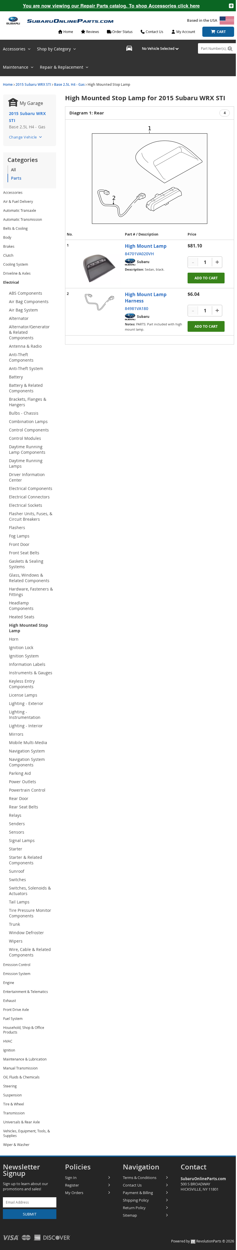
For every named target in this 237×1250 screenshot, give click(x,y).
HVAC (7, 1041)
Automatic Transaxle (19, 210)
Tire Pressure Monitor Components (30, 913)
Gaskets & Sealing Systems (26, 563)
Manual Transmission (20, 1068)
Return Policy (134, 1207)
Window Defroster (26, 932)
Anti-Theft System (26, 368)
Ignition (9, 1050)
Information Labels (27, 664)
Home (8, 84)
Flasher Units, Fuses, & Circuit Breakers (30, 516)
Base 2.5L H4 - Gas (69, 84)
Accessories (13, 192)
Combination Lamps (28, 421)
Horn (13, 639)
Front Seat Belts (24, 552)
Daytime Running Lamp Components (27, 449)
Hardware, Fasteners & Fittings (31, 591)
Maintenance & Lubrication (25, 1059)
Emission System (16, 973)
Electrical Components (30, 488)
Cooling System (15, 264)
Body (7, 237)
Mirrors (16, 734)
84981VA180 (136, 308)
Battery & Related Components (26, 387)
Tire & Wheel (13, 1104)
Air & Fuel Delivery (18, 201)
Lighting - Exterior (26, 703)
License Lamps (23, 695)
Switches (17, 879)
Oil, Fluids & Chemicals (21, 1077)
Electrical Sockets (25, 505)
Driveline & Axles (17, 273)
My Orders (74, 1192)
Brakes (8, 246)
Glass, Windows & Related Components (29, 577)
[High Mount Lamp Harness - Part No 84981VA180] (99, 302)
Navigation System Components (27, 762)
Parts (16, 178)
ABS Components (25, 293)
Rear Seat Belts (23, 807)
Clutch (8, 255)
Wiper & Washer (16, 1144)
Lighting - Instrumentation (24, 714)
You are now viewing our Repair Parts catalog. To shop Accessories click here (111, 5)
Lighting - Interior (26, 725)
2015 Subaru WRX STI (33, 84)
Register (72, 1185)
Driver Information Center (27, 477)
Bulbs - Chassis (23, 413)
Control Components (29, 430)
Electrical (11, 282)
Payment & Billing (138, 1192)
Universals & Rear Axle (21, 1122)
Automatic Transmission (22, 219)
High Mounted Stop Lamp (28, 627)
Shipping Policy (136, 1200)
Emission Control (16, 964)
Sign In (71, 1177)
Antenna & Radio (25, 346)
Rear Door (18, 798)
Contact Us (132, 1185)
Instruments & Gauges (30, 672)
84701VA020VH (139, 253)
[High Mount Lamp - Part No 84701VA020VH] (99, 264)
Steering (10, 1086)
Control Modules (25, 438)
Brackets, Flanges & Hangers (27, 401)
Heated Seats (21, 616)
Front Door (19, 544)
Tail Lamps (19, 902)
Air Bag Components (29, 301)
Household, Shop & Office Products (23, 1029)
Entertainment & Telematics (25, 991)
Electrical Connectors (29, 497)
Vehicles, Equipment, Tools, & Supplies (26, 1133)
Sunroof (16, 871)
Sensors (16, 832)
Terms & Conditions (139, 1177)
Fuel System (13, 1018)
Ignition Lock (21, 647)
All (13, 169)
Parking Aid (20, 773)
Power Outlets (22, 781)
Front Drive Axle (16, 1009)
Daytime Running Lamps (25, 463)
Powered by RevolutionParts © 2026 (202, 1241)
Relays (15, 815)
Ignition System (24, 656)
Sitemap (130, 1215)
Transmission (14, 1113)
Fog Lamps (19, 536)
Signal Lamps (22, 840)
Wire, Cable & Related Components (30, 952)
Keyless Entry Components (22, 683)
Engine (8, 982)
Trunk (14, 924)
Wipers (16, 941)
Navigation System (27, 751)
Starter (15, 849)
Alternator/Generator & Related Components (29, 332)
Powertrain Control (27, 790)
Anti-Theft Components (21, 357)
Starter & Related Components (25, 859)
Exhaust (9, 1000)
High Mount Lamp (145, 246)
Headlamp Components (21, 605)
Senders (17, 823)
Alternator (19, 318)
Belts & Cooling (15, 228)
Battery (16, 377)
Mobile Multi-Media (28, 742)
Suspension (12, 1095)
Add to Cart (206, 278)
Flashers (17, 527)
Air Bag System (23, 310)
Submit (29, 1214)
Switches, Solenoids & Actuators (30, 890)
